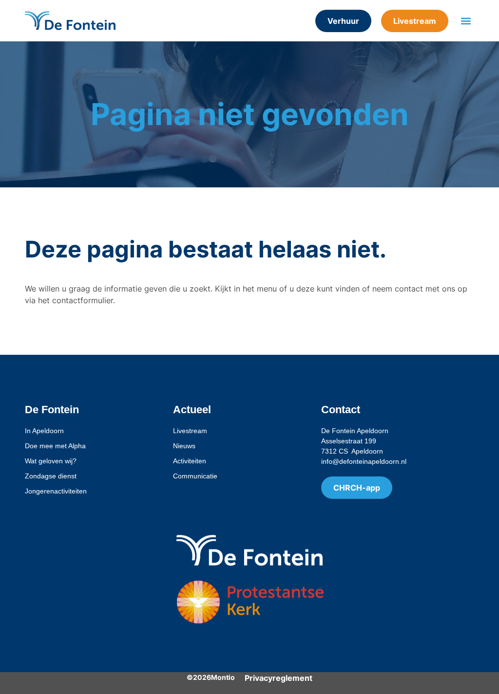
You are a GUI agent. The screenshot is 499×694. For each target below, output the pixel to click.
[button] (466, 21)
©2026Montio (211, 677)
